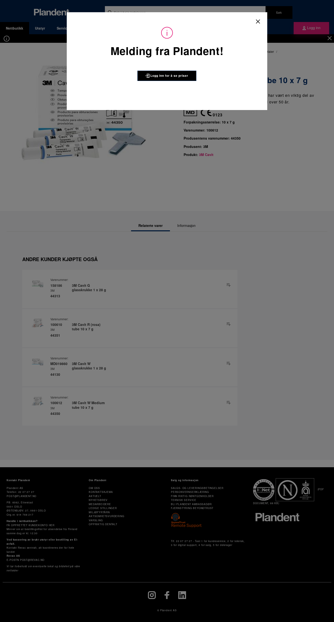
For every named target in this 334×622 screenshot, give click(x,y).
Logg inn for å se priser (168, 75)
